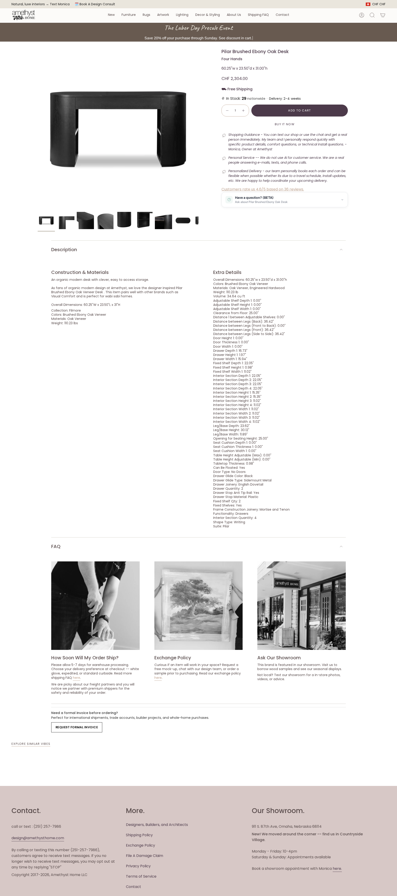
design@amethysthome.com (37, 838)
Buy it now (285, 124)
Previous (37, 129)
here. (337, 868)
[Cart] (382, 15)
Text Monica (60, 4)
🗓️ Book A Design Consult (95, 4)
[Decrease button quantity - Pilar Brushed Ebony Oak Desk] (227, 111)
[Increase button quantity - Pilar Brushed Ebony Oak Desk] (243, 111)
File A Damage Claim (144, 855)
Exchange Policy (140, 845)
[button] (111, 15)
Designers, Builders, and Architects (157, 824)
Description (64, 249)
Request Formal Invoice (77, 727)
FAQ (55, 546)
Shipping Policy (139, 835)
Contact (133, 886)
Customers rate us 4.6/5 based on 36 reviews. (262, 189)
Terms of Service (141, 876)
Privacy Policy (138, 866)
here (76, 677)
